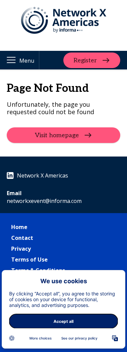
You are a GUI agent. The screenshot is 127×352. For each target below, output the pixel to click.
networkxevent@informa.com (44, 201)
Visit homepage (57, 135)
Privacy (21, 248)
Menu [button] (26, 60)
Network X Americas (42, 175)
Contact (22, 238)
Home (19, 227)
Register (85, 60)
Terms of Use (29, 259)
